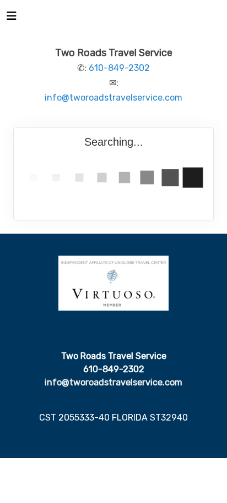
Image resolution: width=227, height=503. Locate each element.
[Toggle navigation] (11, 18)
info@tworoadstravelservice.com (113, 97)
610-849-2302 (119, 68)
